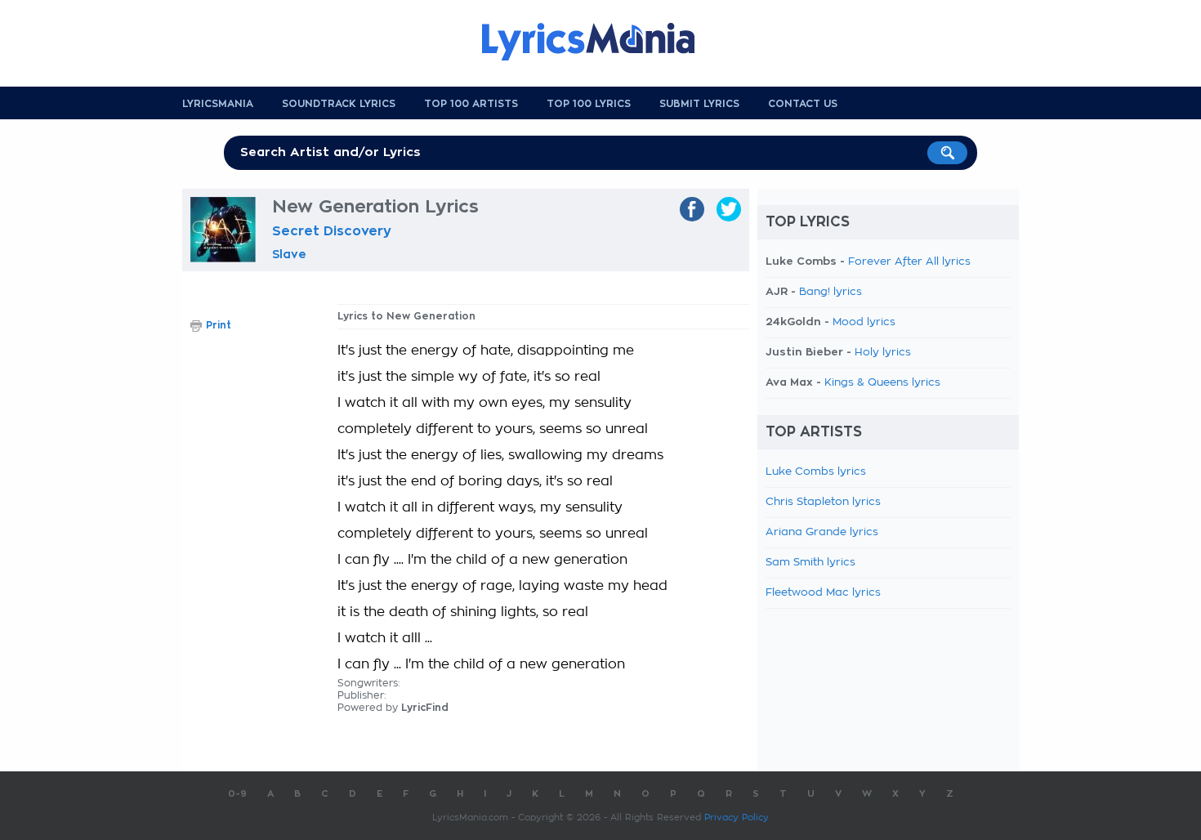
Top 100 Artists (471, 104)
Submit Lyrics (699, 104)
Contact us (802, 104)
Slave (289, 254)
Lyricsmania (217, 104)
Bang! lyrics (830, 292)
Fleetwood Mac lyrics (823, 593)
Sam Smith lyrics (810, 562)
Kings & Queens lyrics (882, 383)
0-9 (237, 793)
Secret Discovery (331, 231)
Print (218, 325)
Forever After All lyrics (909, 262)
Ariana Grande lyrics (822, 532)
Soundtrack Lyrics (338, 104)
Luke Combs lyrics (816, 472)
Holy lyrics (883, 352)
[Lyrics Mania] (600, 41)
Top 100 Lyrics (589, 104)
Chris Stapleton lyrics (823, 502)
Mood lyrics (864, 322)
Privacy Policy (736, 817)
